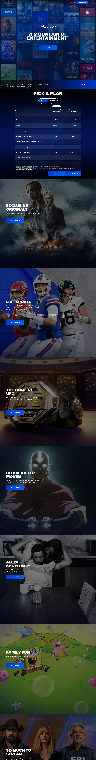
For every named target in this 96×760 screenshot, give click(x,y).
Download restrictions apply (69, 168)
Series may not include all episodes (26, 169)
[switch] (48, 100)
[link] (82, 2)
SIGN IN (73, 2)
